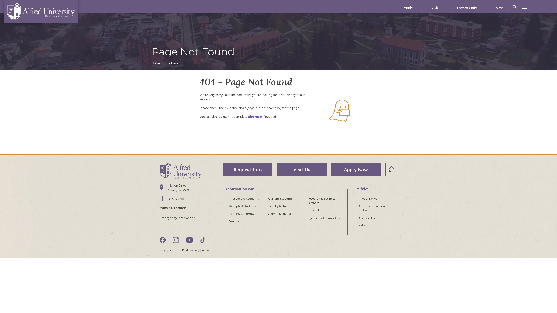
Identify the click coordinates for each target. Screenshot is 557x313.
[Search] (514, 7)
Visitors (234, 221)
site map (255, 116)
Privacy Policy (368, 198)
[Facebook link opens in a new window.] (163, 240)
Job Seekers (315, 210)
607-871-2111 (176, 199)
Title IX (363, 225)
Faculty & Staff (278, 206)
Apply (408, 7)
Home (156, 63)
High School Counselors (323, 218)
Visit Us (301, 170)
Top (391, 171)
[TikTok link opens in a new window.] (203, 240)
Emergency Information (178, 218)
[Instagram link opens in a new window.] (176, 240)
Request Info (467, 7)
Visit (435, 7)
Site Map (207, 250)
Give (499, 7)
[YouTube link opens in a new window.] (189, 240)
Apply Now (356, 170)
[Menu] (524, 7)
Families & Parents (241, 213)
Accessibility (367, 218)
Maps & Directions (173, 208)
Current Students (280, 198)
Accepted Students (242, 206)
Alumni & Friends (279, 213)
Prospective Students (244, 198)
